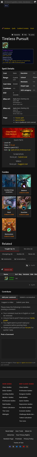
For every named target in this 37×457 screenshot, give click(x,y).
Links (32, 35)
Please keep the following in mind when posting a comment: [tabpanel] (18, 336)
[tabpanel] (18, 275)
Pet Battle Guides (25, 407)
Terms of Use (18, 443)
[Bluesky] (16, 446)
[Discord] (9, 446)
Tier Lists (5, 411)
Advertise (10, 435)
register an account (26, 362)
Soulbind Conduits (23, 28)
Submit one (22, 157)
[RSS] (27, 446)
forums (28, 327)
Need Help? (10, 431)
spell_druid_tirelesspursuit (20, 150)
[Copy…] (27, 265)
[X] (13, 446)
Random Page (8, 439)
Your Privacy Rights (23, 435)
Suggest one (22, 164)
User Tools (19, 431)
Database (7, 28)
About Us (28, 431)
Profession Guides (8, 401)
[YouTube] (23, 446)
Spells (13, 28)
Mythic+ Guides (7, 397)
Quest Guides (24, 401)
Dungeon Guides (25, 394)
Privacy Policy (28, 439)
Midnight (5, 414)
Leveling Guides (8, 394)
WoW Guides (7, 384)
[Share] (35, 2)
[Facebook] (20, 446)
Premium (18, 439)
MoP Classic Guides (26, 384)
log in (18, 362)
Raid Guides (6, 404)
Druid (32, 28)
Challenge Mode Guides (27, 414)
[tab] (9, 248)
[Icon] (5, 45)
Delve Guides (7, 391)
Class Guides (6, 387)
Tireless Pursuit (11, 278)
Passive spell (19, 118)
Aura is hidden (20, 120)
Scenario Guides (25, 411)
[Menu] (2, 2)
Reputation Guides (25, 404)
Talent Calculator (8, 407)
